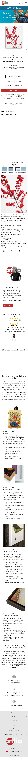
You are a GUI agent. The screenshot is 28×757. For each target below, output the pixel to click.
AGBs (14, 725)
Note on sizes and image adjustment (14, 104)
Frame (11, 172)
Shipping (13, 67)
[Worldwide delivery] (14, 701)
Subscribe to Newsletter (14, 734)
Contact (14, 723)
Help (13, 716)
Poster (4, 172)
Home (13, 55)
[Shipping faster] (14, 676)
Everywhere (18, 172)
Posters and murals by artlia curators (14, 58)
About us (14, 720)
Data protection (14, 730)
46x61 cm (10, 81)
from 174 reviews (13, 320)
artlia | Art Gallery (13, 713)
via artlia (7, 305)
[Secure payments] (14, 689)
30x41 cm (10, 77)
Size (14, 74)
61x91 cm (18, 81)
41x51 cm (18, 77)
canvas (23, 172)
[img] (14, 318)
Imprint (14, 728)
